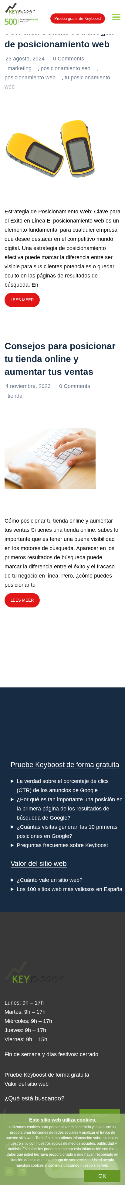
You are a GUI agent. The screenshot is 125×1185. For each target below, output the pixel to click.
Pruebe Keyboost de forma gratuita (65, 765)
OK (102, 1176)
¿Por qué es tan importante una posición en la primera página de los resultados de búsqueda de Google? (70, 808)
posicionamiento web (30, 77)
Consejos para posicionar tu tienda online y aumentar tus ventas (60, 359)
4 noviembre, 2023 (28, 386)
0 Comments (68, 59)
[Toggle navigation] (116, 17)
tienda (15, 396)
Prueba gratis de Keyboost (77, 18)
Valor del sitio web (39, 864)
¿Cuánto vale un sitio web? (50, 880)
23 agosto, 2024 (25, 59)
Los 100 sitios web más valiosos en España (69, 889)
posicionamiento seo (65, 68)
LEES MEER (22, 300)
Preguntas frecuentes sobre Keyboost (62, 845)
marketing (20, 68)
